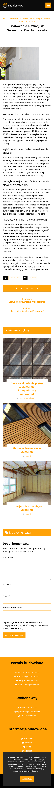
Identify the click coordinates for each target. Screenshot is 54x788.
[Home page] (4, 18)
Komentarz (9, 557)
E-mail (6, 596)
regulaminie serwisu (32, 771)
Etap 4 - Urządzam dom (28, 684)
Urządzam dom (31, 398)
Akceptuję (27, 779)
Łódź (28, 746)
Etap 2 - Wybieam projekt (28, 676)
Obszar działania (28, 715)
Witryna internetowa (12, 607)
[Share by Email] (38, 288)
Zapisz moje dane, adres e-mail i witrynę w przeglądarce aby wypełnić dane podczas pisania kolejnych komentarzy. (25, 625)
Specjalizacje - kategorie (28, 711)
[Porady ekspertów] (13, 5)
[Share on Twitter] (22, 288)
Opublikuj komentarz (14, 635)
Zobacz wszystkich (28, 707)
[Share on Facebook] (16, 288)
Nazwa (7, 584)
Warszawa (28, 738)
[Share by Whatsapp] (32, 288)
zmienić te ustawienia (26, 769)
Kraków (28, 742)
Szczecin (33, 278)
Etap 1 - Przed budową (28, 672)
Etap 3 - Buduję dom (28, 680)
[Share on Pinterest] (27, 288)
